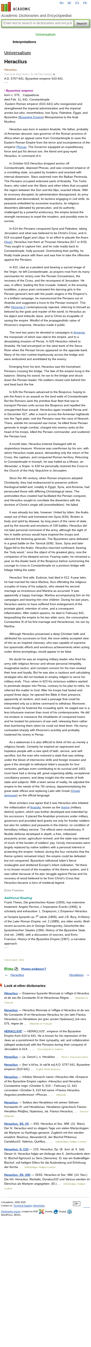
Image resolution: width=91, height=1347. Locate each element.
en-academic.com (16, 6)
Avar (8, 242)
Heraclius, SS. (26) (17, 1174)
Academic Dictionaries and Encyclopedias (36, 16)
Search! (82, 23)
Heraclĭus (11, 1056)
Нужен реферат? (33, 968)
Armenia (79, 332)
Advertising (38, 1205)
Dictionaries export (10, 1211)
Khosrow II (18, 307)
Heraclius (11, 1010)
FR (85, 3)
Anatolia (35, 807)
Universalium (45, 34)
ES (77, 3)
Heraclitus (17, 975)
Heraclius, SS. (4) (16, 1123)
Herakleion (76, 975)
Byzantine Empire (31, 117)
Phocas (21, 147)
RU (61, 3)
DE (69, 3)
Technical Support (23, 1205)
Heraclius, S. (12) (16, 1149)
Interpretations (24, 42)
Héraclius (11, 993)
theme (65, 807)
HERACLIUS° (13, 1031)
